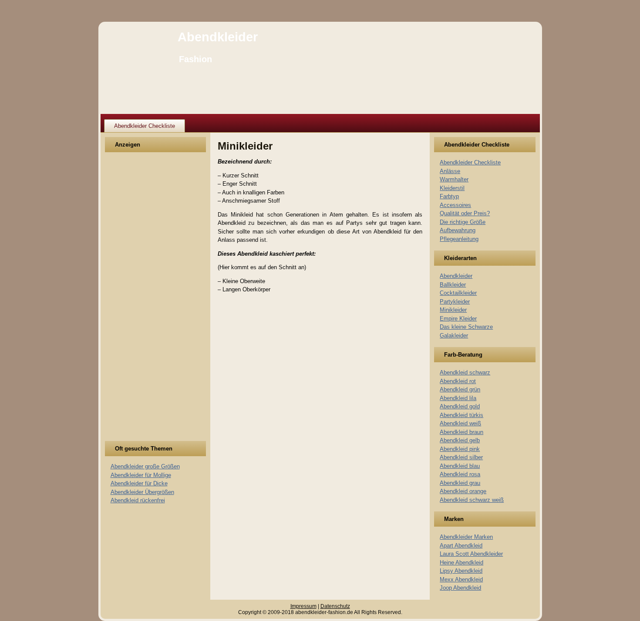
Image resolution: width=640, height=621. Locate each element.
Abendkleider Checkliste (144, 126)
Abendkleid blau (460, 466)
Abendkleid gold (460, 406)
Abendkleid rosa (460, 474)
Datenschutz (335, 606)
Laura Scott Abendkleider (471, 554)
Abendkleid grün (460, 389)
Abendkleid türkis (461, 415)
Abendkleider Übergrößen (142, 492)
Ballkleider (453, 284)
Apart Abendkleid (461, 545)
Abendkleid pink (460, 449)
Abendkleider (218, 37)
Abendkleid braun (461, 432)
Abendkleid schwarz (465, 372)
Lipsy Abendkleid (461, 571)
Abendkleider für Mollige (141, 475)
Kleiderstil (452, 188)
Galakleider (454, 335)
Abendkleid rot (458, 381)
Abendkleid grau (460, 483)
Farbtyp (449, 196)
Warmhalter (454, 179)
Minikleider (453, 310)
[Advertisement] (143, 301)
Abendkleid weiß (460, 423)
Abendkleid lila (458, 398)
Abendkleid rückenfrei (138, 500)
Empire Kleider (458, 318)
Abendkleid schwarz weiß (472, 500)
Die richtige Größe (462, 222)
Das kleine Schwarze (466, 327)
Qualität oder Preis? (465, 213)
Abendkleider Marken (466, 537)
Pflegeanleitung (459, 239)
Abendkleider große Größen (145, 466)
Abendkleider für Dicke (139, 483)
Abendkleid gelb (460, 440)
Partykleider (455, 301)
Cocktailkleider (458, 293)
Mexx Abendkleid (461, 579)
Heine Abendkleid (461, 562)
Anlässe (450, 171)
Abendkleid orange (463, 491)
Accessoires (455, 205)
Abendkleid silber (461, 457)
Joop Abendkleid (460, 587)
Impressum (303, 606)
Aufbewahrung (457, 230)
